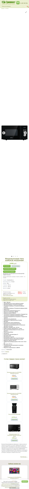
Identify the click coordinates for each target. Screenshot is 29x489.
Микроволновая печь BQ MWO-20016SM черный (14, 373)
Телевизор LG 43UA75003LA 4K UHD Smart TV (14, 478)
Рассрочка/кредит (9, 271)
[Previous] (3, 132)
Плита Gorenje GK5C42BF (14, 414)
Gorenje (6, 8)
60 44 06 (25, 3)
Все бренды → (23, 456)
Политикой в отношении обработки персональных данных (10, 487)
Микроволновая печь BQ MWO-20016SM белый (14, 394)
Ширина (5, 286)
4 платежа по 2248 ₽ (9, 268)
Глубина (5, 285)
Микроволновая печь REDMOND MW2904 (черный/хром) (14, 435)
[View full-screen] (26, 12)
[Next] (25, 132)
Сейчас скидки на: (14, 463)
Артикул (3, 349)
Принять (24, 481)
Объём (4, 283)
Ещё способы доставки (8, 295)
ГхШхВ (5, 280)
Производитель (7, 281)
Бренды (2, 8)
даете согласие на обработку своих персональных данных (10, 484)
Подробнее (14, 378)
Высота (5, 288)
